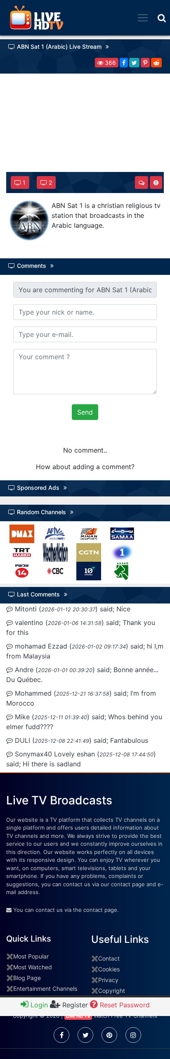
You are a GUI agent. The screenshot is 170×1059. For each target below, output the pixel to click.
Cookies (109, 969)
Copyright (111, 990)
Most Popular (31, 956)
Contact (109, 958)
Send (85, 412)
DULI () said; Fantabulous (80, 740)
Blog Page (27, 977)
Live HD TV (78, 1016)
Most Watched (32, 967)
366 (109, 62)
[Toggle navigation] (142, 18)
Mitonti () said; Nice (71, 609)
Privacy (108, 979)
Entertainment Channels (45, 988)
